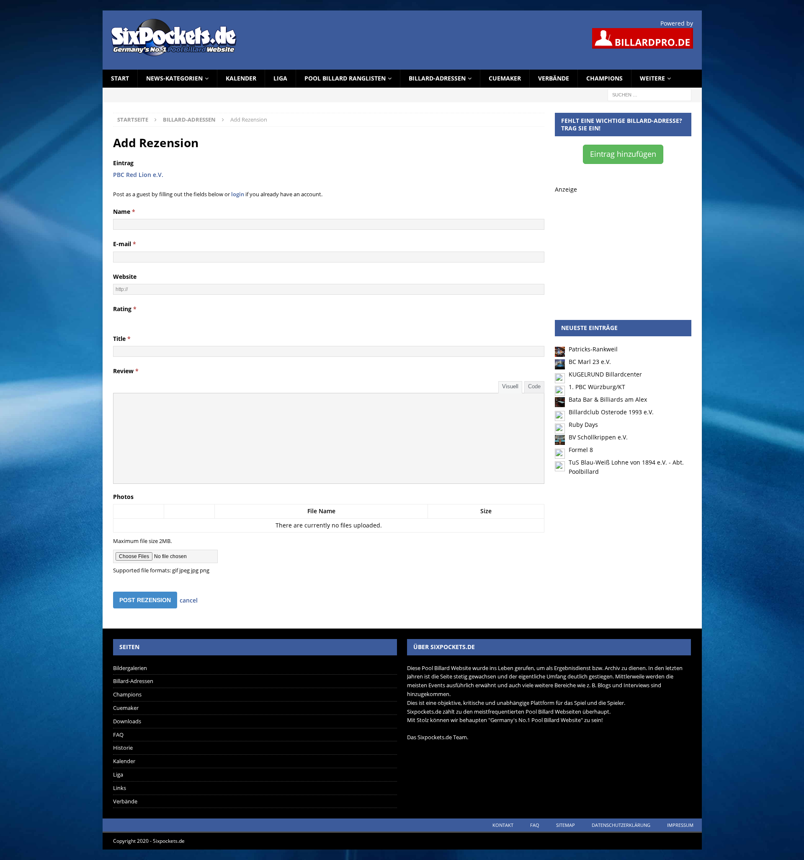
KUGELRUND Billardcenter (605, 374)
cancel (189, 600)
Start (120, 78)
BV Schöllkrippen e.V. (598, 437)
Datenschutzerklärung (621, 825)
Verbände (553, 78)
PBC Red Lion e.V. (138, 175)
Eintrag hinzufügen (623, 154)
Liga (280, 78)
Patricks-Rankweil (593, 349)
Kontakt (502, 825)
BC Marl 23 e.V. (590, 362)
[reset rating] (116, 320)
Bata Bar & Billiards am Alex (608, 399)
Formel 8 (581, 450)
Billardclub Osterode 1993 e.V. (611, 412)
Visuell (510, 386)
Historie (123, 747)
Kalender (241, 78)
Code (534, 386)
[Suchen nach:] (649, 94)
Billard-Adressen (437, 78)
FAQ (118, 734)
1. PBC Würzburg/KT (597, 387)
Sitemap (565, 825)
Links (119, 788)
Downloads (127, 721)
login (237, 194)
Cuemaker (505, 78)
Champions (604, 78)
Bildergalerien (130, 668)
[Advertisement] (623, 246)
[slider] (136, 320)
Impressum (680, 825)
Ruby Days (583, 425)
